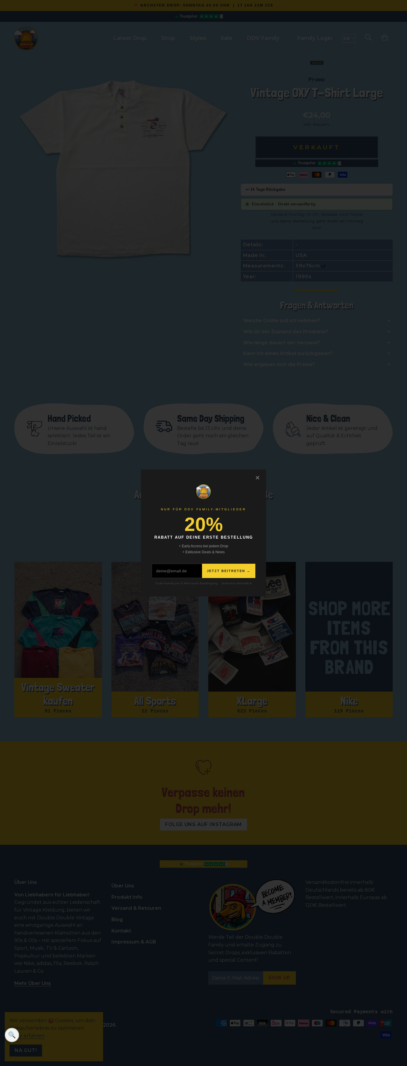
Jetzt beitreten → (229, 571)
